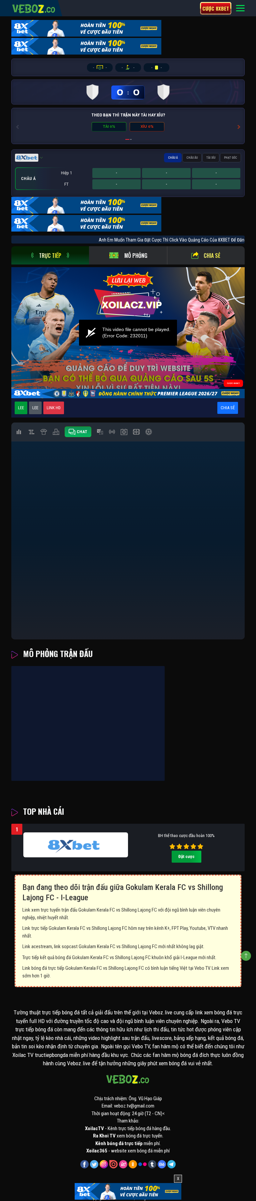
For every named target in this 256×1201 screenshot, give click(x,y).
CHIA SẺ (228, 407)
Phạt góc (230, 157)
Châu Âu (192, 157)
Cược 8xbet (215, 8)
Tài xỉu (210, 157)
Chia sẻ (212, 255)
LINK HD (54, 407)
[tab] (50, 255)
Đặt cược (186, 856)
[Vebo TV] (34, 8)
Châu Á (173, 157)
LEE (21, 407)
